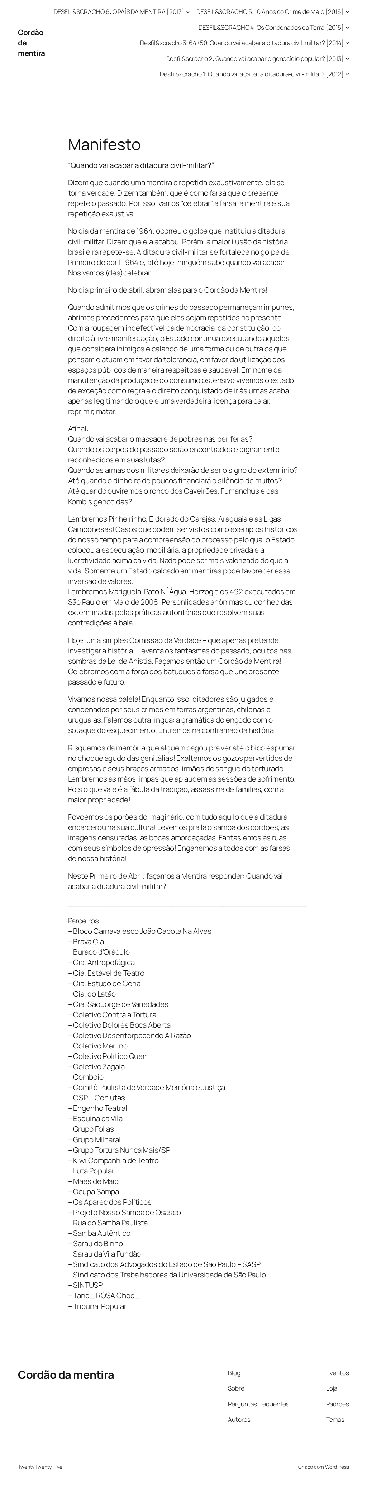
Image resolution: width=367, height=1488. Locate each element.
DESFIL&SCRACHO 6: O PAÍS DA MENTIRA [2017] (119, 11)
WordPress (337, 1466)
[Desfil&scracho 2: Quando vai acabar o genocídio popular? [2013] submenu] (347, 58)
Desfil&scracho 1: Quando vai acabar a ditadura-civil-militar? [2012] (252, 73)
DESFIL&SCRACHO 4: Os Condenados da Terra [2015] (271, 27)
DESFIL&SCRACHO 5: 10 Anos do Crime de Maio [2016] (270, 11)
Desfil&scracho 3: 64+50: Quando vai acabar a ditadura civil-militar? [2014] (242, 42)
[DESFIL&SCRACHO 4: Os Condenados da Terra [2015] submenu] (347, 27)
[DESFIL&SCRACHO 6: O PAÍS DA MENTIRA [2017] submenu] (188, 11)
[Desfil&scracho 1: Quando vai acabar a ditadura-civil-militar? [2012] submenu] (347, 74)
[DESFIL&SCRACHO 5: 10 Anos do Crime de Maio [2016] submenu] (347, 11)
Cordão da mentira (66, 1374)
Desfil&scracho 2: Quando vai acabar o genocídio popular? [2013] (255, 58)
